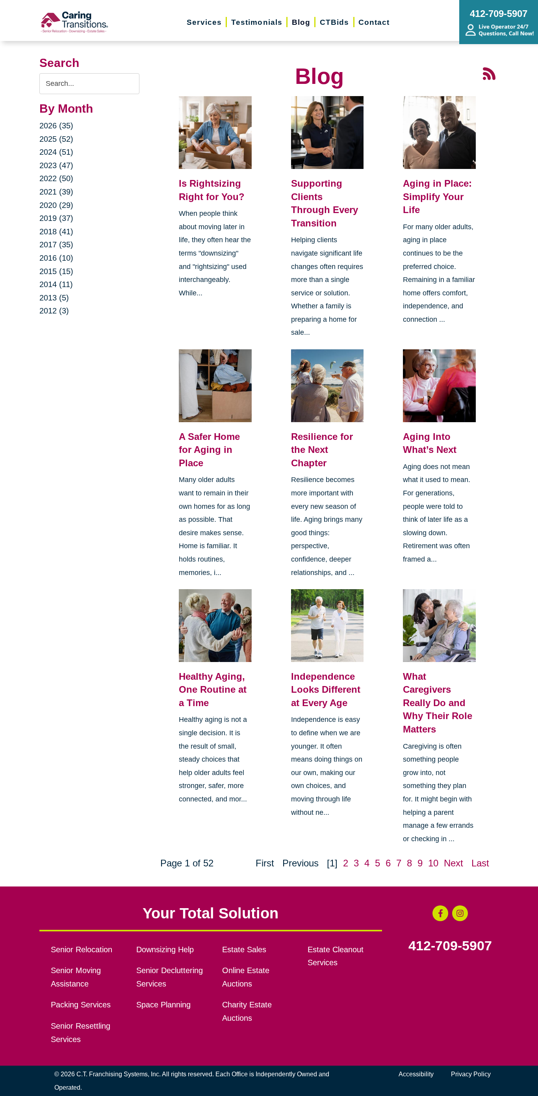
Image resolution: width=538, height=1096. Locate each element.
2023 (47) (56, 165)
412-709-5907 (450, 946)
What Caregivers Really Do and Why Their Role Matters (437, 702)
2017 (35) (56, 244)
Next (453, 863)
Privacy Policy (471, 1074)
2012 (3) (54, 310)
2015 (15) (56, 271)
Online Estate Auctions (245, 977)
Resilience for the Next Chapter (322, 449)
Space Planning (163, 1004)
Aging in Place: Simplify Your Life (437, 196)
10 (433, 863)
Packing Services (81, 1004)
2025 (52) (56, 139)
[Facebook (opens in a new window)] (440, 913)
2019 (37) (56, 218)
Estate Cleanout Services (336, 956)
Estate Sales (244, 949)
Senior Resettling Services (80, 1033)
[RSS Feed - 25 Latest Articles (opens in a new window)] (489, 72)
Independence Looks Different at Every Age (325, 689)
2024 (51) (56, 152)
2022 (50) (56, 178)
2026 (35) (56, 125)
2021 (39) (56, 191)
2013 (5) (54, 297)
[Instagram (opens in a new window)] (460, 913)
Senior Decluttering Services (169, 977)
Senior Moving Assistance (76, 977)
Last (480, 863)
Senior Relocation (81, 949)
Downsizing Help (165, 949)
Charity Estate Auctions (247, 1011)
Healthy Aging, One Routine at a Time (213, 689)
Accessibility (416, 1074)
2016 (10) (56, 258)
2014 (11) (56, 284)
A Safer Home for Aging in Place (209, 449)
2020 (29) (56, 205)
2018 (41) (56, 231)
